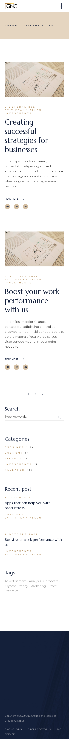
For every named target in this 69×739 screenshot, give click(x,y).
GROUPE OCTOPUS (39, 729)
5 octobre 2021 (21, 107)
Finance (13, 458)
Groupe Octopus (14, 720)
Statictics (11, 591)
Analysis (35, 581)
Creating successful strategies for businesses (26, 135)
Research (15, 470)
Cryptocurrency (16, 586)
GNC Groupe (32, 715)
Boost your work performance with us (32, 300)
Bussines (14, 447)
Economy (14, 453)
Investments (18, 113)
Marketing (38, 586)
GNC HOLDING (13, 729)
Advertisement (16, 581)
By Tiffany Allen (23, 110)
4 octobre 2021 (21, 276)
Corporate (51, 581)
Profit (52, 586)
